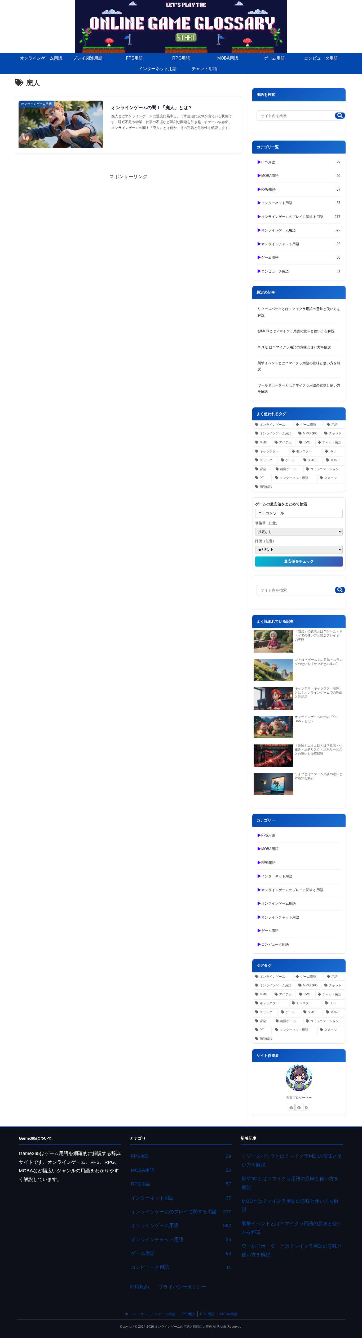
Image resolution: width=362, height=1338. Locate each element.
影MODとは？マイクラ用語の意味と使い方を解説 (296, 331)
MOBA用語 (228, 1314)
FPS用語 (188, 1314)
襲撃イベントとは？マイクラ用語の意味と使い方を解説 (299, 366)
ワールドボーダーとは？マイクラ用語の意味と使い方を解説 (299, 388)
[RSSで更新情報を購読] (306, 1107)
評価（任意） (265, 541)
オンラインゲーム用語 (158, 1314)
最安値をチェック (299, 561)
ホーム (130, 1314)
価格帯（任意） (267, 523)
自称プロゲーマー (299, 1097)
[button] (340, 116)
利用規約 (139, 1287)
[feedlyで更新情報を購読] (298, 1107)
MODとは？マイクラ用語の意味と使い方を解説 (294, 347)
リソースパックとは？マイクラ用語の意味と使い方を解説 (299, 312)
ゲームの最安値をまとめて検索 (281, 504)
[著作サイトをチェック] (291, 1107)
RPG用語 (207, 1314)
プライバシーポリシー (182, 1287)
